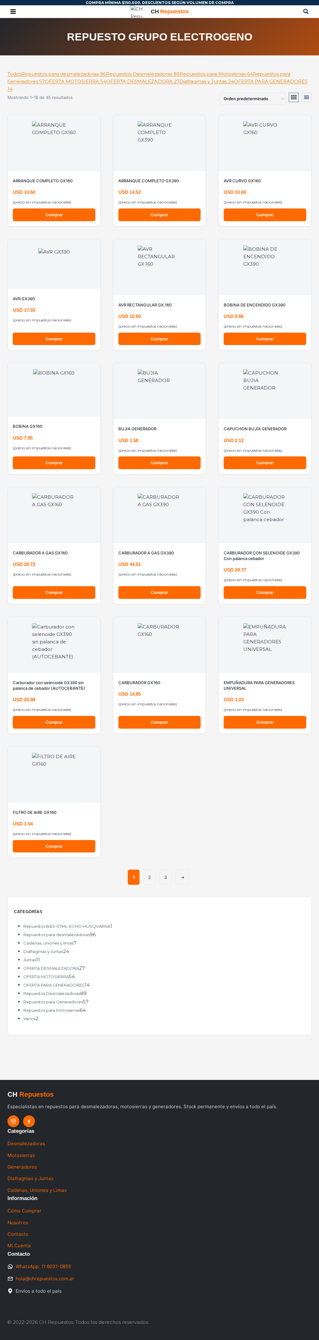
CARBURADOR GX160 (139, 682)
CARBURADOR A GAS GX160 (40, 552)
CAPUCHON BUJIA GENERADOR (255, 428)
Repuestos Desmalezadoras (143, 74)
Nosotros (17, 1223)
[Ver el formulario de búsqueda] (306, 11)
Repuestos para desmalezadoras (63, 74)
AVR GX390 (24, 298)
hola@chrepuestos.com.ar (45, 1279)
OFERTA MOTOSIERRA (75, 81)
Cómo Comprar (24, 1211)
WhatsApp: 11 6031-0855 (43, 1266)
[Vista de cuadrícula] (294, 97)
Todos (14, 74)
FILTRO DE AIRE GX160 (34, 812)
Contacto (17, 1234)
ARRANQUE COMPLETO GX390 (148, 180)
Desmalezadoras (26, 1143)
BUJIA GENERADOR (137, 428)
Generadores (22, 1167)
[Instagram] (13, 1121)
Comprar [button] (54, 214)
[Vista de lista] (307, 97)
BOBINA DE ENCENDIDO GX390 (254, 304)
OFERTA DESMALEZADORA (142, 81)
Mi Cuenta (19, 1246)
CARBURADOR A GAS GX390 (146, 552)
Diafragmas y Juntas (206, 81)
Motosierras (21, 1155)
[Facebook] (29, 1121)
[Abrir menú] (13, 11)
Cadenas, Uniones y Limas (37, 1190)
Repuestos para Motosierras (216, 74)
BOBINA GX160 (27, 426)
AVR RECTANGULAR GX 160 (145, 304)
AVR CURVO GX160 (242, 180)
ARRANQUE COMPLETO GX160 (43, 180)
